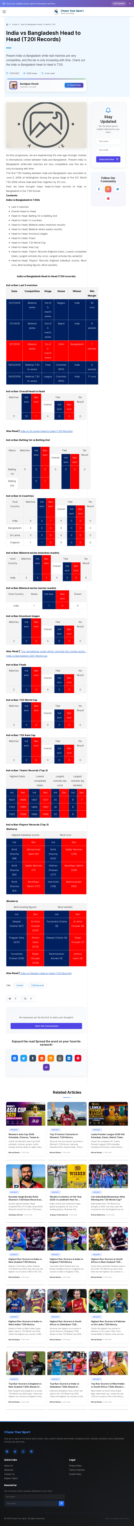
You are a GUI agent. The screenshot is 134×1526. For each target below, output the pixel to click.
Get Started (119, 3)
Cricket (15, 24)
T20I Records (37, 985)
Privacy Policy (75, 1465)
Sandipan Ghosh (29, 83)
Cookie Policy (75, 1474)
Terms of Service (77, 1470)
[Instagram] (108, 189)
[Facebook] (99, 189)
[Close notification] (129, 3)
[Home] (7, 24)
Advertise (8, 1470)
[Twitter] (118, 189)
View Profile (75, 85)
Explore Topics (11, 1478)
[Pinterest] (108, 199)
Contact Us (9, 1474)
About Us (8, 1465)
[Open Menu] (4, 12)
